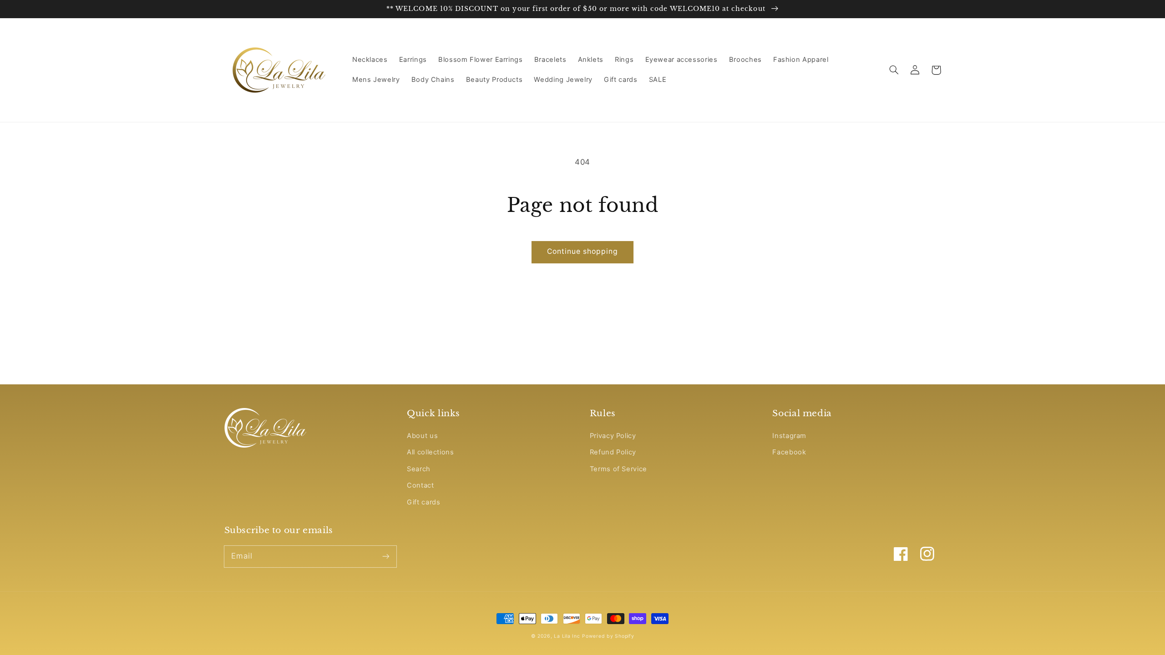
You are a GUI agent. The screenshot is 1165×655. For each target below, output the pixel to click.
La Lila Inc (567, 636)
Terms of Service (618, 469)
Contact (420, 485)
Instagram (789, 436)
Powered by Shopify (608, 636)
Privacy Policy (613, 436)
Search (419, 469)
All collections (430, 452)
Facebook (789, 452)
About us (422, 436)
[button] (894, 70)
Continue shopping (582, 251)
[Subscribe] (385, 556)
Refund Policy (613, 452)
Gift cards (423, 502)
